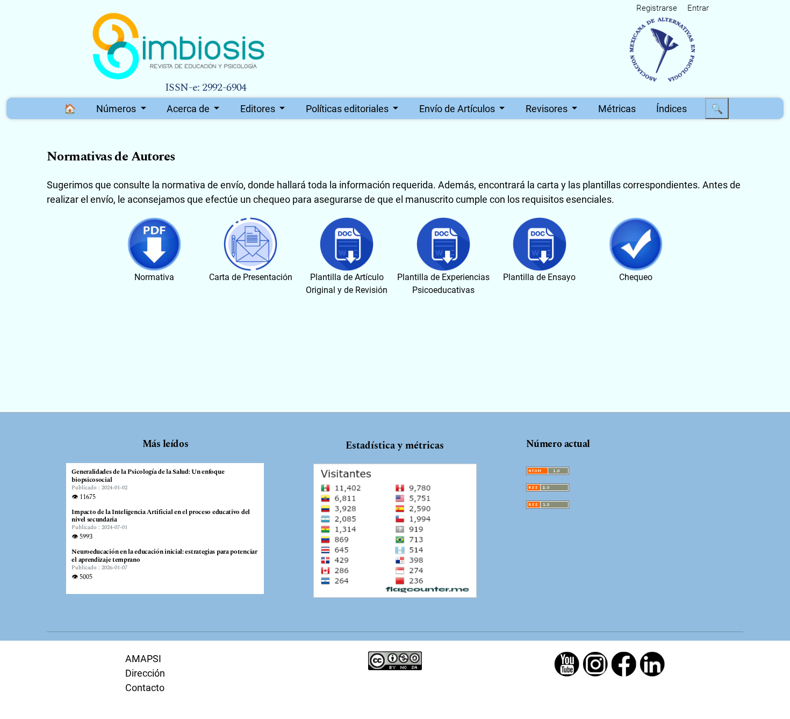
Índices (671, 108)
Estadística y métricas (395, 445)
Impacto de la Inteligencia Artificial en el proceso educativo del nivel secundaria (160, 516)
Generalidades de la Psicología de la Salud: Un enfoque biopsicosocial (147, 476)
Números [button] (117, 108)
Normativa (154, 277)
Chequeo (635, 277)
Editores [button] (258, 108)
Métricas (617, 108)
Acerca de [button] (189, 108)
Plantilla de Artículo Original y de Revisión (346, 283)
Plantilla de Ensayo (539, 277)
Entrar (698, 8)
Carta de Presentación (250, 277)
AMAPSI (143, 658)
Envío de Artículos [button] (458, 108)
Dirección (145, 673)
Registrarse (656, 8)
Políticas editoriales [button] (348, 108)
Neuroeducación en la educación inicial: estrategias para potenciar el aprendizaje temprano (164, 556)
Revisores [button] (548, 108)
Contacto (144, 687)
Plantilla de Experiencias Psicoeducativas (443, 283)
